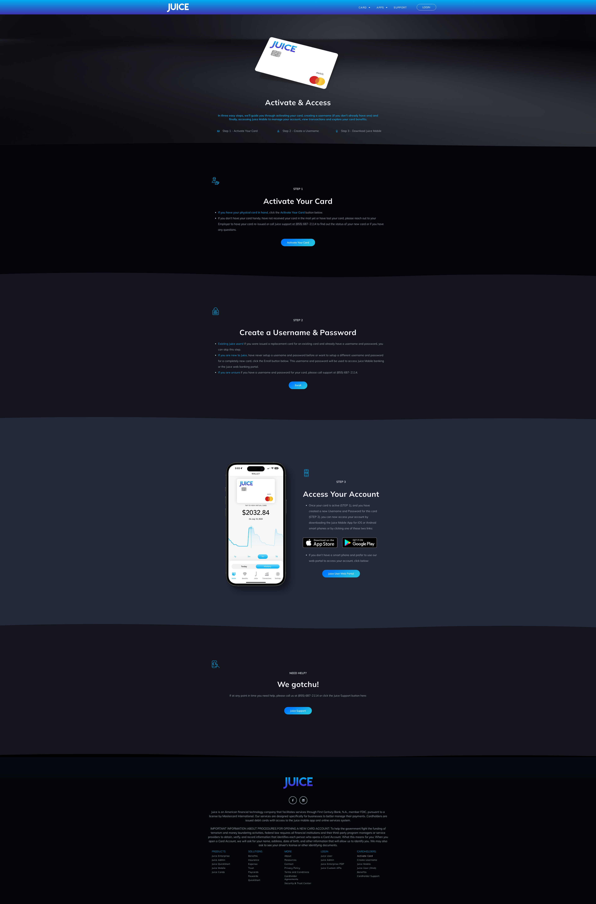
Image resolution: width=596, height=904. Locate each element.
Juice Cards (218, 872)
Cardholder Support (368, 876)
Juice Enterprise (221, 856)
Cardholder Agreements (291, 878)
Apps (380, 7)
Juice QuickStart (221, 864)
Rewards (253, 876)
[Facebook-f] (293, 800)
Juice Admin (218, 860)
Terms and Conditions (296, 872)
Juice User (326, 856)
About (287, 856)
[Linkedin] (303, 800)
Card (363, 7)
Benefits (253, 856)
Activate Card (365, 856)
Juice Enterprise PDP (332, 864)
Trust (251, 868)
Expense (253, 864)
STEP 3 (341, 482)
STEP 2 (298, 320)
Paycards (253, 872)
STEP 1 (298, 189)
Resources (290, 860)
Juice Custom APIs (331, 868)
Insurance (253, 860)
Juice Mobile (219, 868)
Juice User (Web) (366, 868)
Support (400, 7)
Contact (288, 864)
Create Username (367, 860)
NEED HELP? (298, 673)
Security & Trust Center (297, 883)
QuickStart (254, 880)
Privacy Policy (292, 868)
